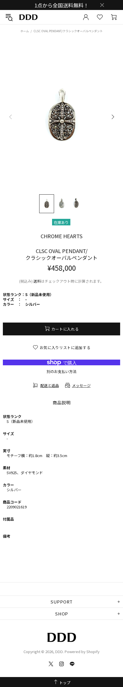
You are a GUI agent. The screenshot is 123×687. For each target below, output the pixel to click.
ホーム (24, 31)
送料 (37, 281)
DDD (28, 17)
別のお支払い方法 (61, 371)
